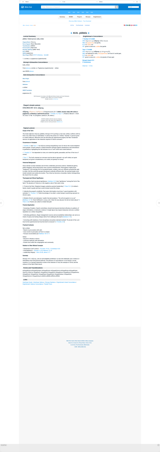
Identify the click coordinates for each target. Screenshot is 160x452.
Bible (24, 25)
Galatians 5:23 (52, 181)
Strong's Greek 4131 (88, 60)
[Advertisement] (80, 316)
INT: (83, 46)
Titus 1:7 (60, 113)
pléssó (28, 81)
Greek (31, 25)
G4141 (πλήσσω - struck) (40, 55)
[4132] (158, 207)
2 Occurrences (86, 62)
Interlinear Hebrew (38, 282)
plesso (28, 68)
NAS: (83, 43)
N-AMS (93, 39)
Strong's (27, 25)
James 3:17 (46, 252)
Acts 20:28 (40, 252)
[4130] (2, 207)
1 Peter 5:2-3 (67, 186)
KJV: (83, 44)
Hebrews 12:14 (47, 250)
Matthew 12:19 (27, 200)
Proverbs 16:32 (44, 248)
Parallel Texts (48, 284)
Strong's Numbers (50, 282)
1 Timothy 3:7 (33, 193)
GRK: (83, 41)
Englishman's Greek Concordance (66, 282)
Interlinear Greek (27, 282)
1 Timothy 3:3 (54, 113)
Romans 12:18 (38, 250)
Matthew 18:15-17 (44, 233)
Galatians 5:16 (67, 217)
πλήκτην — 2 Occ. (87, 66)
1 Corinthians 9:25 (55, 248)
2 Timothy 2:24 (60, 222)
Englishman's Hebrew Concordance (33, 284)
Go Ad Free (3, 445)
